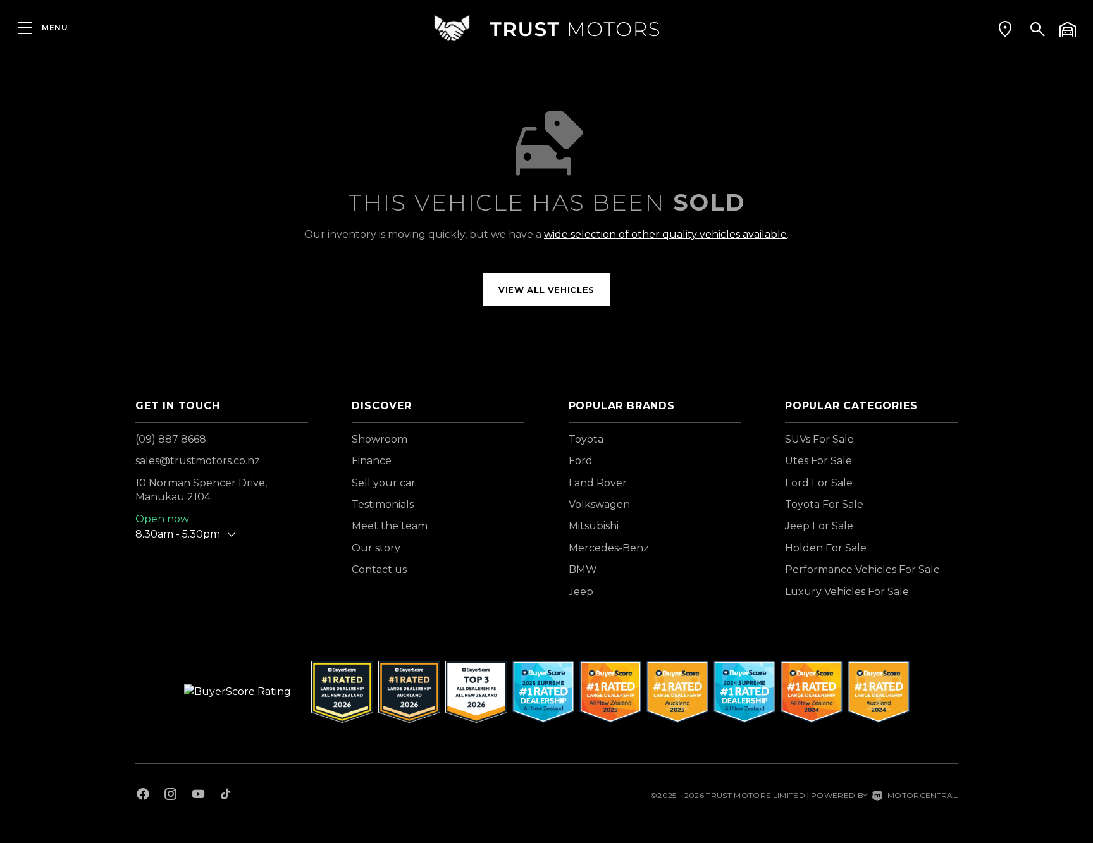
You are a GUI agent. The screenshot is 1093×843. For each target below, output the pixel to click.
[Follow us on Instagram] (170, 795)
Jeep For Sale (819, 526)
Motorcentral (922, 795)
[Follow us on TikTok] (225, 795)
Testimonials (383, 504)
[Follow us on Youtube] (198, 795)
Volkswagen (599, 504)
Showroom (379, 439)
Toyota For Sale (824, 504)
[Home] (546, 28)
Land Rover (598, 483)
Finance (372, 461)
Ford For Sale (819, 483)
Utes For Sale (818, 461)
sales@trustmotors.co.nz (197, 461)
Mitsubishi (594, 526)
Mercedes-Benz (609, 548)
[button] (1005, 28)
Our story (376, 548)
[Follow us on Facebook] (143, 795)
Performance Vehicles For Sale (862, 569)
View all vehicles (546, 290)
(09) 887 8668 (170, 439)
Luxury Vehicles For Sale (847, 592)
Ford (581, 461)
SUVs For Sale (819, 439)
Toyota (586, 439)
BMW (583, 569)
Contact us (379, 569)
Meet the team (390, 526)
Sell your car (384, 483)
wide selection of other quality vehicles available (665, 234)
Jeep (581, 592)
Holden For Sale (826, 548)
